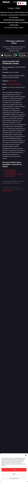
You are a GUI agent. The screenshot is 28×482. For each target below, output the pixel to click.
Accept (14, 469)
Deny (14, 474)
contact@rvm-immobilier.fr (14, 84)
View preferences (14, 478)
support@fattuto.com (7, 190)
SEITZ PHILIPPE (10, 176)
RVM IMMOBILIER (10, 172)
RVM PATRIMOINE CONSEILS (13, 174)
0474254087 (13, 81)
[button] (25, 455)
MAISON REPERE (10, 170)
